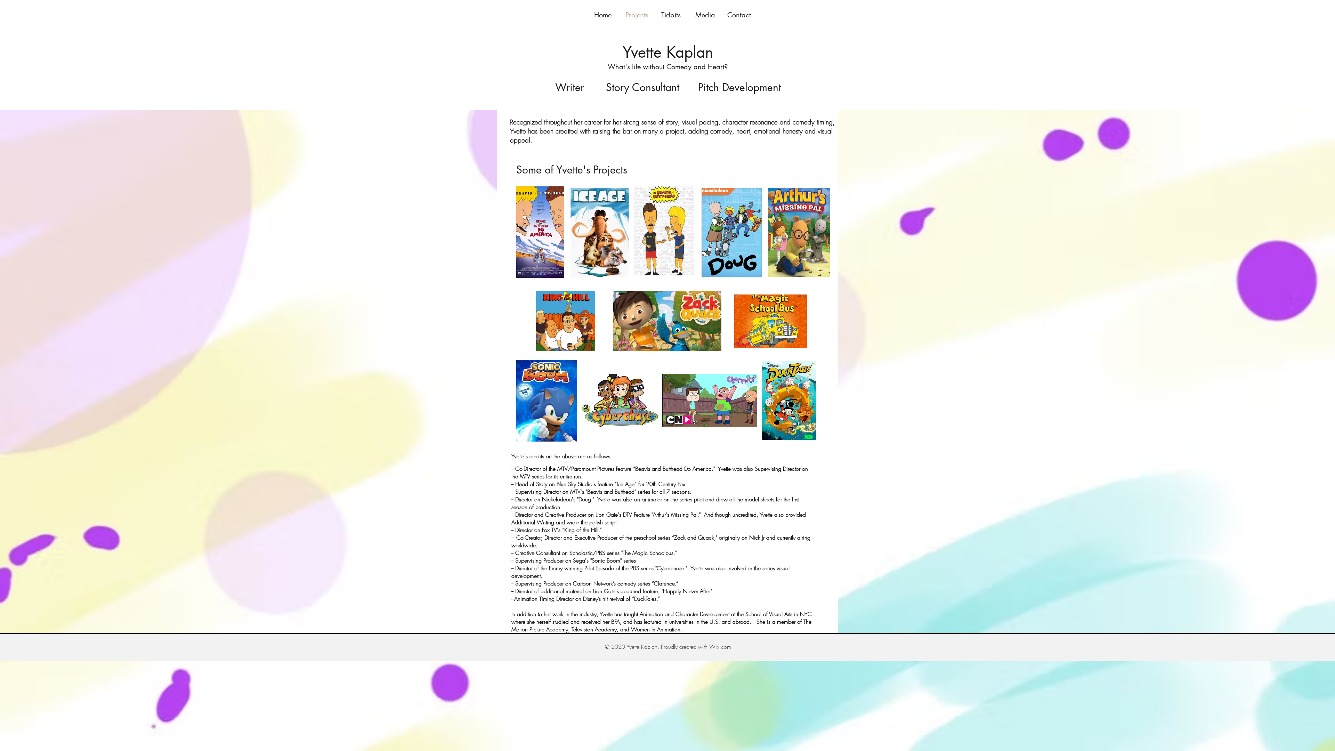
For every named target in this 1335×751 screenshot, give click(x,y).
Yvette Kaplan (668, 52)
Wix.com (720, 647)
